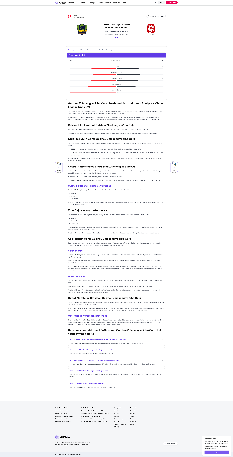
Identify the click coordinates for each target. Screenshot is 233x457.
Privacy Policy (118, 419)
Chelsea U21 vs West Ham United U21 (92, 411)
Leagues (93, 3)
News (124, 3)
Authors (116, 413)
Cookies (116, 421)
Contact (116, 416)
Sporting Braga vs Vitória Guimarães (66, 419)
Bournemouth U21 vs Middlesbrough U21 (93, 419)
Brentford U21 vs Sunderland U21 (91, 416)
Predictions (72, 3)
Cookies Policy (221, 446)
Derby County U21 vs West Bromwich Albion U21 (95, 413)
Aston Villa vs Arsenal (61, 411)
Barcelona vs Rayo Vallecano (64, 416)
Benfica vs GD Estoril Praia (63, 421)
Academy (116, 3)
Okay (216, 452)
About (116, 411)
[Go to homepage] (60, 2)
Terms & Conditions (120, 424)
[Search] (155, 3)
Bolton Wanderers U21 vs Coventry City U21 (94, 421)
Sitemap (116, 426)
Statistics (83, 3)
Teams (100, 3)
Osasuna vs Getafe (61, 413)
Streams (108, 3)
